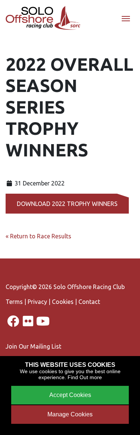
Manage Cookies (70, 414)
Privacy (37, 301)
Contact (89, 301)
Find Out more (85, 377)
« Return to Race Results (38, 236)
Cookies (63, 301)
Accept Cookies (70, 395)
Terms (14, 301)
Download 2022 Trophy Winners (67, 203)
